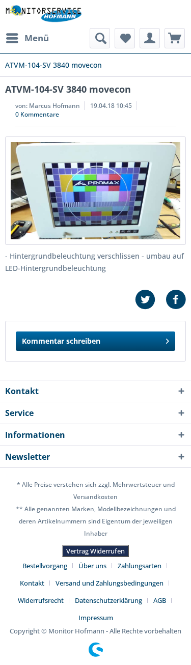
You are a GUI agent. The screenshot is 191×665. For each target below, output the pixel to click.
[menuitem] (27, 38)
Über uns (92, 565)
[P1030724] (95, 190)
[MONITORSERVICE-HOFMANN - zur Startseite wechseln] (43, 14)
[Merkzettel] (125, 38)
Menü (36, 38)
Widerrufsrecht (41, 600)
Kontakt (32, 583)
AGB (159, 600)
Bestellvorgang (44, 565)
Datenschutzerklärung (108, 600)
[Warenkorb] (175, 38)
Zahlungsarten (139, 565)
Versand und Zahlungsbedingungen (109, 583)
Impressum (95, 617)
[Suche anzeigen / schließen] (100, 38)
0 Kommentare (37, 114)
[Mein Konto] (150, 38)
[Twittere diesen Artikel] (150, 299)
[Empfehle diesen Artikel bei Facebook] (176, 299)
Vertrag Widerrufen (95, 551)
